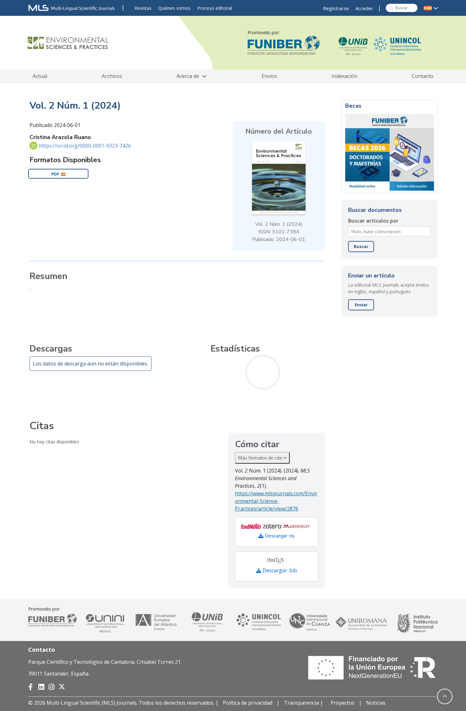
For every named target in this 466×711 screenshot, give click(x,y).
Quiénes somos (174, 8)
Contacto (422, 76)
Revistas (143, 8)
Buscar (361, 246)
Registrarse (336, 8)
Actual (40, 76)
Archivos (112, 76)
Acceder (364, 8)
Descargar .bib (279, 570)
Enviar (361, 305)
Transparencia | (304, 702)
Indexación (344, 76)
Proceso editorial (214, 8)
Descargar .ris (278, 535)
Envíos (269, 76)
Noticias (375, 702)
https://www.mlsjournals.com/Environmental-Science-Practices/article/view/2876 (276, 501)
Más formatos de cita (260, 457)
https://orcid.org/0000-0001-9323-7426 (85, 145)
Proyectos (342, 702)
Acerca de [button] (188, 76)
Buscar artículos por (373, 220)
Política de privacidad (247, 702)
